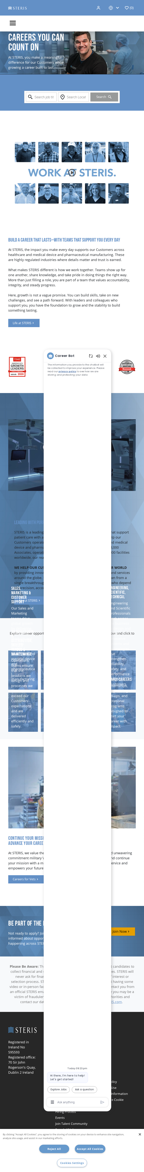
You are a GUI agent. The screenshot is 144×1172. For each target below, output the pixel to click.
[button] (98, 8)
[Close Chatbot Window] (105, 356)
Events (60, 1118)
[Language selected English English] (114, 8)
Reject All (54, 1149)
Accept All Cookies (90, 1149)
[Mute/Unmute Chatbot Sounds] (98, 356)
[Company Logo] (17, 8)
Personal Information (113, 1094)
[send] (102, 1102)
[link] (24, 323)
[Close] (140, 1134)
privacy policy (67, 371)
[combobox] (41, 97)
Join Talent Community (71, 1124)
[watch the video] (72, 172)
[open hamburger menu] (12, 23)
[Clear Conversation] (91, 355)
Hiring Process (65, 1112)
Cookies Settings (72, 1163)
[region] (77, 728)
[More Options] (52, 1102)
